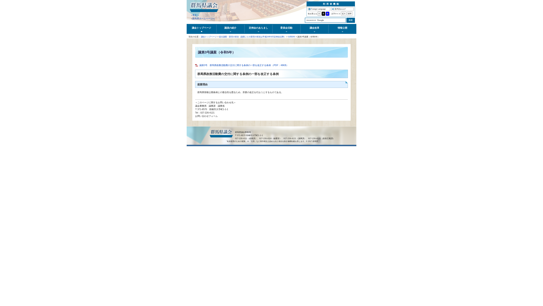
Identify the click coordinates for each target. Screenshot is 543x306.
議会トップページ (209, 37)
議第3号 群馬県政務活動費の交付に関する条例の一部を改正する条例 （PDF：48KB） (243, 65)
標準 (350, 14)
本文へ (195, 15)
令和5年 (291, 37)
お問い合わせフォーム (206, 116)
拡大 (344, 14)
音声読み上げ (340, 9)
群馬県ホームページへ (203, 18)
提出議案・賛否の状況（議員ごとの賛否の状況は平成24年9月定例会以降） (252, 37)
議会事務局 (200, 106)
